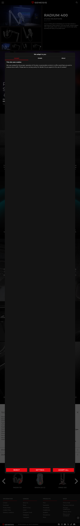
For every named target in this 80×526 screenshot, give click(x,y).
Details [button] (40, 58)
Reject (16, 470)
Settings (40, 470)
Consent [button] (16, 58)
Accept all (63, 470)
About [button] (63, 58)
